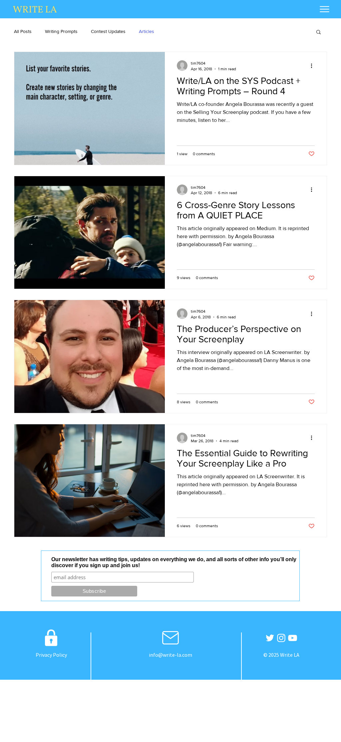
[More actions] (314, 66)
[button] (318, 32)
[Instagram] (281, 637)
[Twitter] (269, 637)
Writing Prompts (61, 31)
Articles (146, 31)
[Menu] (324, 9)
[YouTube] (292, 637)
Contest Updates (108, 31)
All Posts (23, 31)
